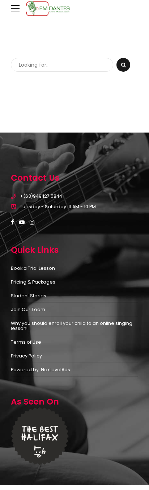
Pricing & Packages (33, 282)
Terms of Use (26, 342)
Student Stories (28, 296)
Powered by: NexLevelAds (40, 370)
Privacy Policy (26, 356)
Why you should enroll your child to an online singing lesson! (71, 326)
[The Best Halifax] (40, 436)
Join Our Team (28, 309)
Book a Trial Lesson (33, 268)
